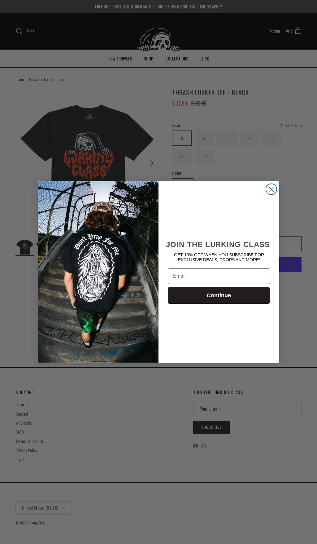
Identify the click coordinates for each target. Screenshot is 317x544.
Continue (219, 295)
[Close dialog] (271, 189)
